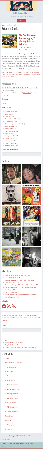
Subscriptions (9, 416)
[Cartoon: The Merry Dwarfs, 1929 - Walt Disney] (31, 195)
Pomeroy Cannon (20, 74)
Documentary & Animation (13, 124)
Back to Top (5, 439)
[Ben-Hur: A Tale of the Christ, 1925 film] (31, 216)
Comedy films (9, 121)
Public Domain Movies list (13, 362)
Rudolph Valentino (30, 74)
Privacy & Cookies (7, 447)
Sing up (9, 425)
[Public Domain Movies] (21, 10)
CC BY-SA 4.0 (27, 315)
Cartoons (7, 116)
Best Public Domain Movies (16, 443)
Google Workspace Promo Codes (15, 345)
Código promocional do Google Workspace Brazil (20, 347)
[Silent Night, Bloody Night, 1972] (11, 237)
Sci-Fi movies (9, 141)
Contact (4, 443)
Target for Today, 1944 (12, 297)
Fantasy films (9, 129)
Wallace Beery (10, 76)
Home (3, 25)
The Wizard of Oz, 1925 (12, 278)
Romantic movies (12, 72)
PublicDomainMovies (33, 48)
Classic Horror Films (11, 119)
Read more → (19, 68)
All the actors (29, 443)
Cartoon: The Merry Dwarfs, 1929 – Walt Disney (20, 280)
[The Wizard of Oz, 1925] (11, 174)
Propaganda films (10, 136)
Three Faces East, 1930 (12, 282)
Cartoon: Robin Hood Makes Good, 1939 (17, 275)
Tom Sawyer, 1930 (10, 290)
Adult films (8, 114)
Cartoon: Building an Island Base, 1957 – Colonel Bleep (22, 285)
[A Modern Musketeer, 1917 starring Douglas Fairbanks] (11, 216)
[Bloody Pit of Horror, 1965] (31, 174)
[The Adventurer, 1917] (11, 195)
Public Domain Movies (21, 13)
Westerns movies (10, 146)
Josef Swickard (10, 74)
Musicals (7, 133)
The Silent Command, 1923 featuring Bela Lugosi (20, 287)
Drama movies (9, 126)
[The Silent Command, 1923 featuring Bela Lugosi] (11, 257)
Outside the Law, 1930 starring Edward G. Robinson (21, 295)
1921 (24, 72)
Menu (20, 20)
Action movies (9, 112)
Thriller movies (9, 143)
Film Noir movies (10, 131)
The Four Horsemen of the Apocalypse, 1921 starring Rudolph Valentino (28, 39)
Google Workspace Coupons (14, 342)
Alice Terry (29, 72)
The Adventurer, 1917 (11, 292)
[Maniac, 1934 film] (31, 257)
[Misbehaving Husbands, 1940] (31, 237)
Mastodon (5, 320)
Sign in (4, 103)
